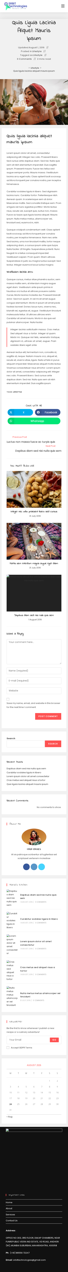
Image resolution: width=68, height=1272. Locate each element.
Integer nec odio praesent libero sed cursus (34, 511)
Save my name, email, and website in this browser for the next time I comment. (33, 705)
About (9, 1208)
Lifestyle (37, 51)
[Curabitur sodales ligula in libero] (12, 920)
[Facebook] (26, 867)
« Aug (9, 1116)
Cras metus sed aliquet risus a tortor (26, 780)
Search (11, 738)
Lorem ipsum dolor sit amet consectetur (28, 776)
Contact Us (11, 1220)
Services (10, 1214)
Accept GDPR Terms (21, 1047)
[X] (41, 867)
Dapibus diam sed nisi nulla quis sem (34, 615)
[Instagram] (34, 867)
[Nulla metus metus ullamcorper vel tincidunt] (12, 996)
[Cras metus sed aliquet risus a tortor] (12, 970)
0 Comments (24, 59)
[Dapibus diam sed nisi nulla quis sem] (12, 898)
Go (54, 1039)
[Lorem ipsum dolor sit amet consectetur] (12, 944)
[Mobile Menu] (63, 6)
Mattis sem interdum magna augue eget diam (34, 563)
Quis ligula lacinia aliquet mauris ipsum (34, 70)
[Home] (27, 67)
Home (9, 1202)
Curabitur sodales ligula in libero (24, 772)
